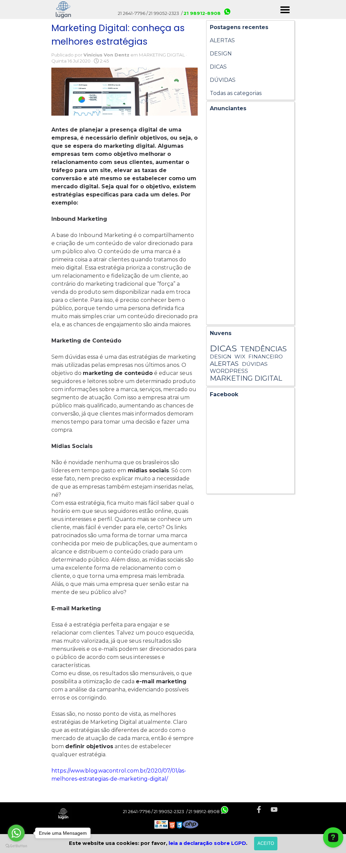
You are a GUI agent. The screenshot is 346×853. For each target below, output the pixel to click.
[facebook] (259, 809)
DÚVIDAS (223, 80)
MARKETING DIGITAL (246, 378)
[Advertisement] (250, 219)
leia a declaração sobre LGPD (207, 843)
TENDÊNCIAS (263, 349)
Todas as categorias (236, 93)
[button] (225, 810)
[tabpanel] (176, 825)
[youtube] (274, 809)
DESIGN (221, 53)
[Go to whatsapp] (16, 833)
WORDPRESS (229, 371)
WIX (239, 356)
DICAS (218, 67)
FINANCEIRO (265, 356)
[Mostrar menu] (285, 10)
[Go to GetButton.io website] (16, 846)
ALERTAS (222, 40)
